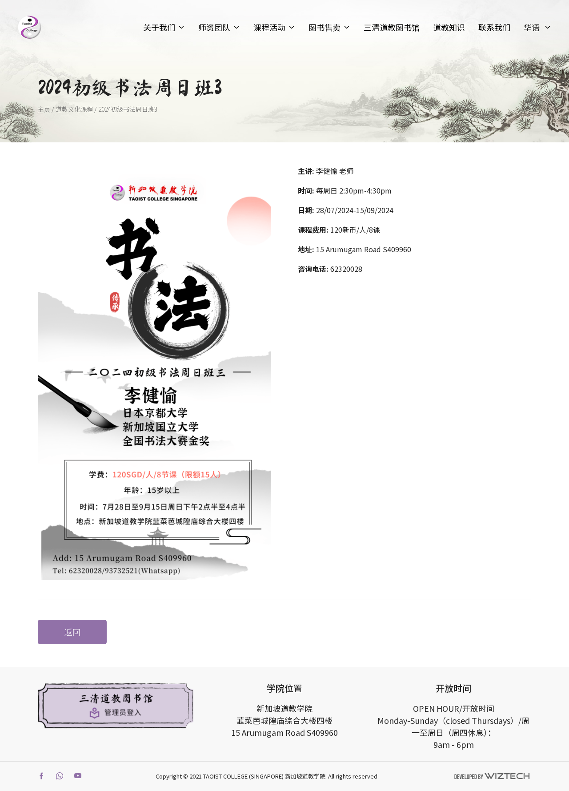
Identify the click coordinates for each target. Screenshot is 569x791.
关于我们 (159, 27)
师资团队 (214, 27)
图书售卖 (325, 27)
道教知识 (449, 27)
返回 (72, 632)
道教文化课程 (74, 109)
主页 (44, 109)
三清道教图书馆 (392, 27)
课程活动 (269, 27)
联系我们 (494, 27)
